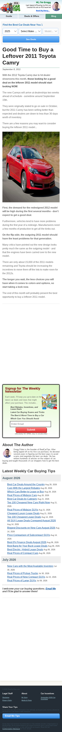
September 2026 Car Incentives (48, 698)
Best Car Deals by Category (22, 499)
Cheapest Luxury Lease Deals (23, 513)
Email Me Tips (12, 716)
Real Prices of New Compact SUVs (26, 577)
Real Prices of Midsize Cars (22, 495)
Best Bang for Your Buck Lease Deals (27, 546)
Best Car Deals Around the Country (26, 484)
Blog (53, 16)
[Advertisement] (31, 346)
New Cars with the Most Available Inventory (30, 566)
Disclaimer (5, 697)
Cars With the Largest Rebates (23, 488)
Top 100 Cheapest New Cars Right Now (28, 502)
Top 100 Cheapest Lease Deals (24, 517)
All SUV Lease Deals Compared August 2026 (31, 520)
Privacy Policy (7, 700)
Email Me (51, 588)
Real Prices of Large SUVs (21, 580)
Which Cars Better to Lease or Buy (25, 491)
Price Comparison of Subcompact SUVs (28, 535)
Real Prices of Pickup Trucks (22, 573)
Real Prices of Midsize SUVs (22, 509)
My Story (25, 697)
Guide (9, 16)
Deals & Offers (31, 16)
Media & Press (27, 700)
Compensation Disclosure (11, 729)
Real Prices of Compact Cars (22, 553)
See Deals (31, 39)
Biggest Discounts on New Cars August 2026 (31, 528)
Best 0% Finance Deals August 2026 (26, 542)
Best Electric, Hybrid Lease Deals (25, 549)
